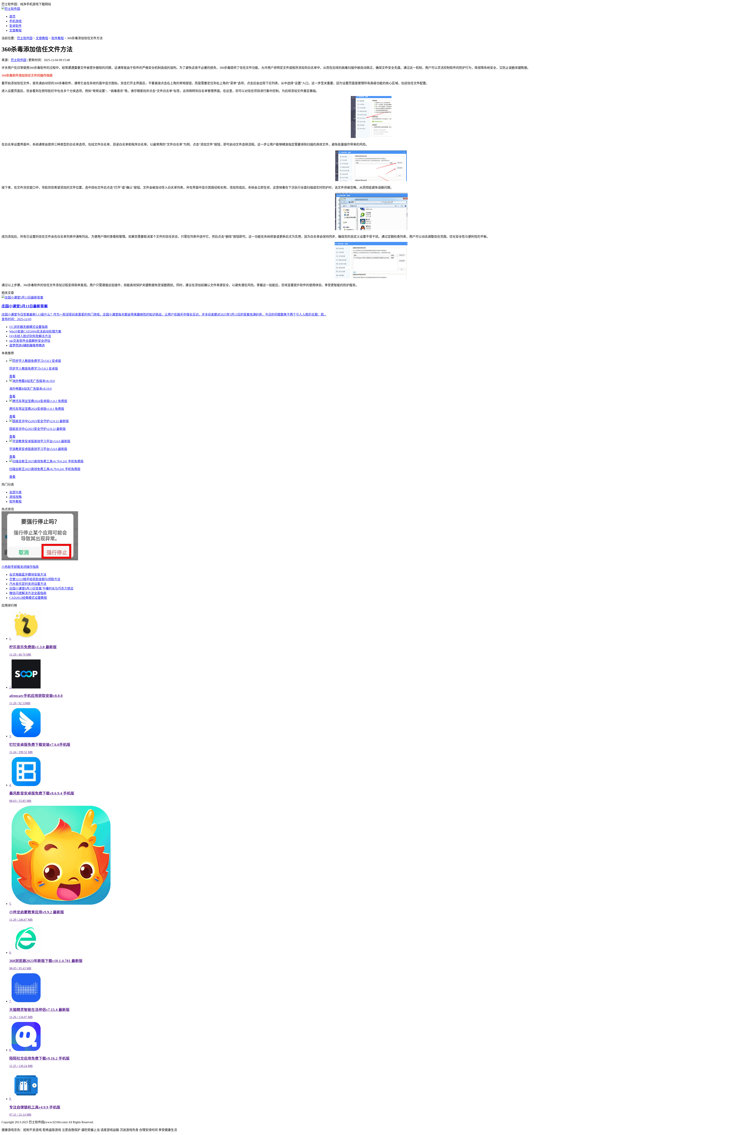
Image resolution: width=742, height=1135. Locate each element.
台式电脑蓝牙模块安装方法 (27, 574)
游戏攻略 (15, 497)
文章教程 (15, 30)
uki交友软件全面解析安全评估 (29, 340)
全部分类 (15, 492)
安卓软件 (15, 25)
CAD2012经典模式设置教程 (28, 597)
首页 (12, 16)
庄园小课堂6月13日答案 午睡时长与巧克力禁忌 (41, 588)
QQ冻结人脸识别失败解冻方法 (30, 336)
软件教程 (57, 38)
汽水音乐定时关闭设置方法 (27, 583)
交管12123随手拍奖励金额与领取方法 (34, 579)
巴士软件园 (24, 38)
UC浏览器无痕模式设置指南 (28, 326)
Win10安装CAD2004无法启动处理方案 (35, 331)
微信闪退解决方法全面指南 (27, 593)
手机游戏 (15, 21)
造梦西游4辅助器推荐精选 (27, 345)
